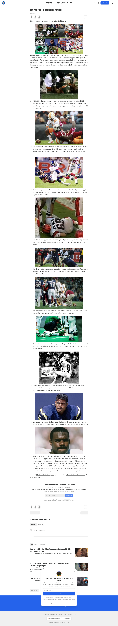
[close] (74, 571)
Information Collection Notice (58, 599)
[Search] (94, 2)
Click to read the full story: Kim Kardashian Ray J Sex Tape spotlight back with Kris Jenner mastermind (51, 554)
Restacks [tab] (40, 524)
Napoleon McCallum (40, 269)
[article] (59, 554)
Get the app (67, 618)
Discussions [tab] (42, 544)
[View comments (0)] (35, 17)
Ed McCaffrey (37, 190)
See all (33, 590)
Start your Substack (54, 618)
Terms (64, 614)
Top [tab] (32, 544)
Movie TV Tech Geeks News (75, 475)
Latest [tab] (35, 544)
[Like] (31, 17)
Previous (36, 513)
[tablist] (37, 524)
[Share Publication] (98, 2)
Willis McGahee (38, 101)
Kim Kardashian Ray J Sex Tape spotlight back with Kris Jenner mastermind (50, 550)
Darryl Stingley (38, 385)
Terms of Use (67, 597)
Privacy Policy (71, 599)
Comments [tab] (33, 524)
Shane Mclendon (35, 477)
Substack (51, 622)
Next (83, 513)
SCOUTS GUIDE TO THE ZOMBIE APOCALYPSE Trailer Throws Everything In (49, 565)
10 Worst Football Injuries (57, 21)
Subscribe (105, 3)
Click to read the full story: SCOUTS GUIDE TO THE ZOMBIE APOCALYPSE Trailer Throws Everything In (50, 568)
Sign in (113, 3)
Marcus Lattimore (39, 146)
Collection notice (71, 614)
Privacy (60, 614)
